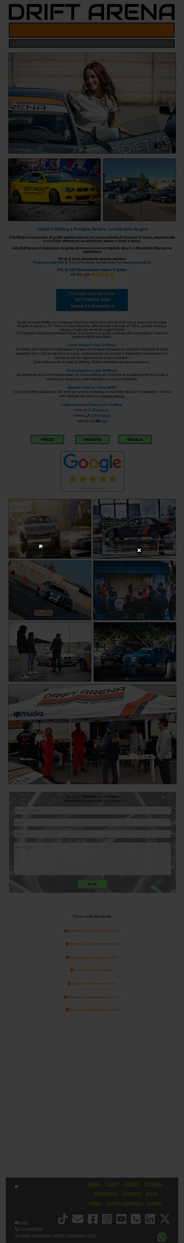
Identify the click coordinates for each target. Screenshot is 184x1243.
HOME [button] (94, 1184)
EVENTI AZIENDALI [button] (125, 1203)
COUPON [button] (153, 1184)
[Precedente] (14, 103)
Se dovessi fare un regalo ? (94, 969)
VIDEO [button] (95, 1203)
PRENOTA (92, 439)
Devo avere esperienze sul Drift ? (94, 1009)
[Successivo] (170, 103)
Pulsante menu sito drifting (167, 30)
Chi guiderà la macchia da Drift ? (94, 957)
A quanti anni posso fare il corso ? (93, 930)
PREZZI (47, 439)
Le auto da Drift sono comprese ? (94, 943)
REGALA (135, 439)
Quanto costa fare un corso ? (93, 983)
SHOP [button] (151, 1193)
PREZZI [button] (132, 1184)
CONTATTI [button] (131, 1193)
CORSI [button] (112, 1184)
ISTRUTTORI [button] (105, 1193)
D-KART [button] (154, 1203)
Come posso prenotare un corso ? (93, 997)
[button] (27, 1222)
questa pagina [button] (112, 395)
